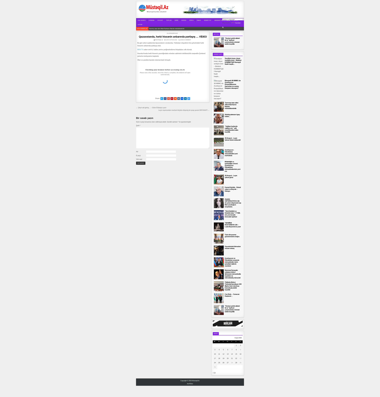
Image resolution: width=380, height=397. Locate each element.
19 (223, 358)
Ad (137, 151)
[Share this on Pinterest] (172, 98)
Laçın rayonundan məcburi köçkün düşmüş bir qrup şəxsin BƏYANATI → (183, 110)
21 (232, 358)
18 (219, 358)
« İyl (214, 373)
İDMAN (199, 20)
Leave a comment (185, 40)
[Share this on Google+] (168, 98)
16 (240, 354)
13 (228, 354)
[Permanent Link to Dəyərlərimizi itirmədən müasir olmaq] (219, 250)
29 (236, 363)
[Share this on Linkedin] (185, 98)
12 (223, 354)
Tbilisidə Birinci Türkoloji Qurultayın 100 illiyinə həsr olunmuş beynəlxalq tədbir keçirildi (233, 286)
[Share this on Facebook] (165, 98)
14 (232, 354)
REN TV (140, 49)
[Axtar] (223, 27)
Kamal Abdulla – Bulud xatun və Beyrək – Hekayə (233, 189)
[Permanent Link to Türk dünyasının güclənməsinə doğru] (219, 239)
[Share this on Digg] (182, 98)
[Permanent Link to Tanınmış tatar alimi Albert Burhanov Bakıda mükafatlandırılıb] (219, 107)
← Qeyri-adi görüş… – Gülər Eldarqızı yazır (151, 107)
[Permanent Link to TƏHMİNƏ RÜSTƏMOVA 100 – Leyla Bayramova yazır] (219, 227)
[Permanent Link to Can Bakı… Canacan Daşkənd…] (219, 298)
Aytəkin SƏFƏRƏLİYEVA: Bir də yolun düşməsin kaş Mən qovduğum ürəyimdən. (233, 203)
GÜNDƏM (151, 20)
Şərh (138, 125)
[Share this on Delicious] (188, 98)
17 (215, 358)
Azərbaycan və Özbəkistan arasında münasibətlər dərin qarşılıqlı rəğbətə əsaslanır (232, 262)
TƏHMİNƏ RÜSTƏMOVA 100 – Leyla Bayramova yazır (233, 225)
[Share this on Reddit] (175, 98)
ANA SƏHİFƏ (142, 20)
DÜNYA (191, 20)
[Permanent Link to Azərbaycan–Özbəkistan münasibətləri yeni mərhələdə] (219, 154)
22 (236, 358)
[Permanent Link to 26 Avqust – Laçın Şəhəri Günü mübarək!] (219, 142)
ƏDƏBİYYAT (207, 20)
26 (223, 363)
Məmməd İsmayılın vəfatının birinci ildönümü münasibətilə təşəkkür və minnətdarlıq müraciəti (233, 274)
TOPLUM (168, 20)
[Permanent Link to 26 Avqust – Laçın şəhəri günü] (219, 180)
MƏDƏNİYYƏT (218, 20)
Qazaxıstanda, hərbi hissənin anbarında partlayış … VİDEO (173, 36)
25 (219, 363)
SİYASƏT (160, 20)
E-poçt (138, 155)
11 (219, 354)
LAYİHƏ (140, 24)
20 (228, 358)
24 (215, 363)
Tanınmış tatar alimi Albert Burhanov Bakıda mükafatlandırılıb (166, 28)
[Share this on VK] (178, 98)
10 (215, 354)
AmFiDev (190, 384)
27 (228, 363)
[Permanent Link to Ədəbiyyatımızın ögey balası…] (219, 119)
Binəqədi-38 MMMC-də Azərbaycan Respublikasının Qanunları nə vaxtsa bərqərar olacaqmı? (233, 84)
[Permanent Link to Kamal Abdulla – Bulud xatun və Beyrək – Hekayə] (219, 191)
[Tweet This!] (161, 98)
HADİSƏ (183, 20)
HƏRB (176, 20)
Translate (238, 23)
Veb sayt (139, 159)
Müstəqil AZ (159, 40)
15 (236, 354)
